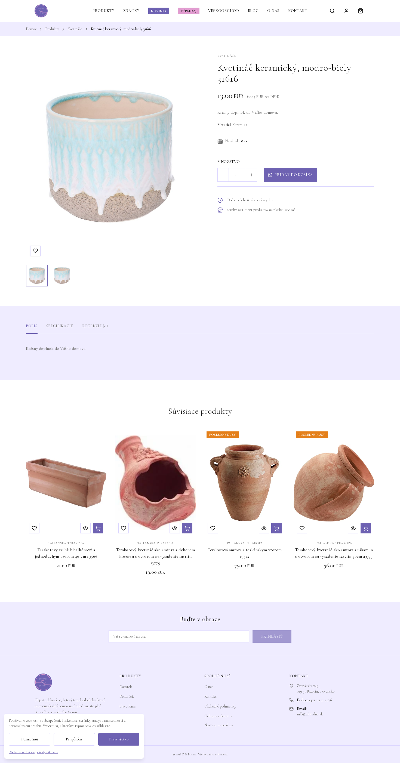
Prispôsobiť (74, 739)
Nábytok (125, 686)
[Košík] (360, 11)
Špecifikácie (59, 326)
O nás (208, 686)
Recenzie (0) (95, 326)
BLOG (253, 10)
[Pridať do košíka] (98, 528)
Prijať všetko (118, 739)
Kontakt (210, 696)
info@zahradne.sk (310, 714)
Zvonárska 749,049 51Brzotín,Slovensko (315, 689)
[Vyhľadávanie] (332, 11)
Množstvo (228, 161)
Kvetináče (74, 29)
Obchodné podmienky (220, 706)
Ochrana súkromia (218, 716)
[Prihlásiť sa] (346, 11)
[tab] (37, 275)
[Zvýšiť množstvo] (251, 174)
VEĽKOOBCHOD (223, 10)
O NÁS (273, 10)
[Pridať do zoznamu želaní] (35, 251)
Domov (31, 29)
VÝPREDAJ (189, 11)
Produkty (52, 29)
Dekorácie (126, 696)
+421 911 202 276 (320, 700)
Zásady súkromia (47, 752)
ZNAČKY (131, 10)
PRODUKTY (104, 10)
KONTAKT (297, 10)
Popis (32, 326)
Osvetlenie (127, 706)
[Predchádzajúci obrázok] (35, 157)
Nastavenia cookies (218, 725)
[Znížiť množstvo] (223, 174)
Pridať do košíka (294, 174)
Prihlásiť (272, 636)
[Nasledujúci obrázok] (182, 157)
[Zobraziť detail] (85, 528)
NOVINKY (159, 11)
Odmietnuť (29, 739)
